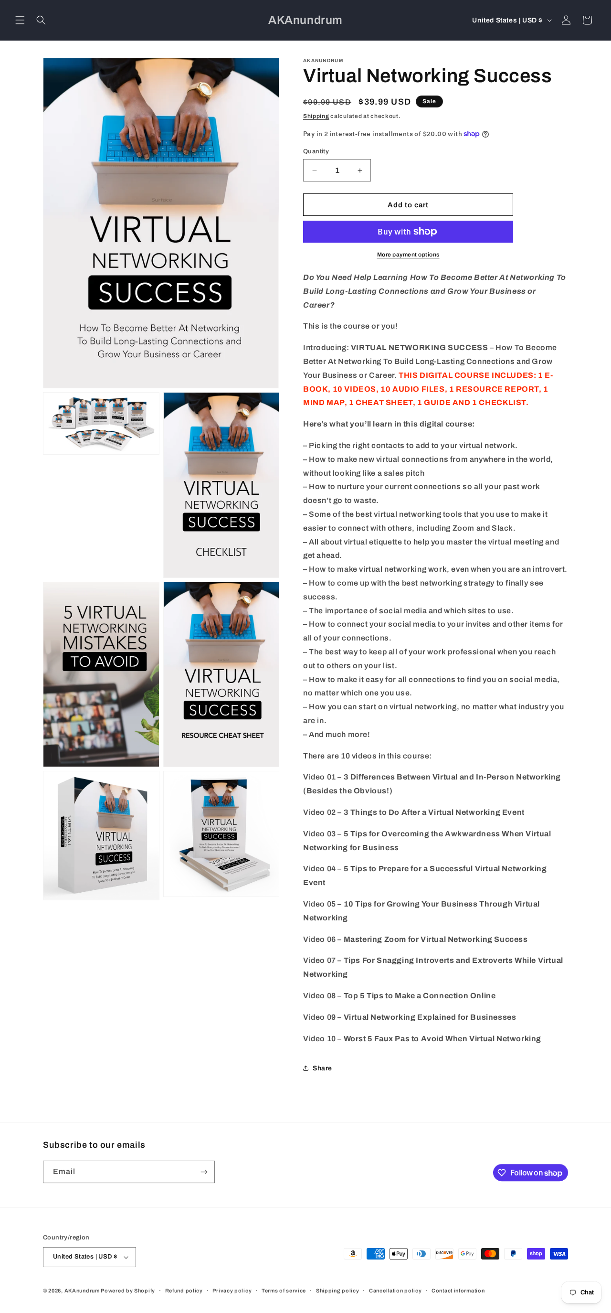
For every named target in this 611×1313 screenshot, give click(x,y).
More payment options (408, 254)
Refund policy (184, 1290)
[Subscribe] (203, 1172)
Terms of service (284, 1290)
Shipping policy (337, 1290)
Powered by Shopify (128, 1290)
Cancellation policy (395, 1290)
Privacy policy (232, 1290)
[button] (20, 20)
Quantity (316, 151)
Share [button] (322, 1068)
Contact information (458, 1290)
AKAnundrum (82, 1290)
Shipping (316, 116)
